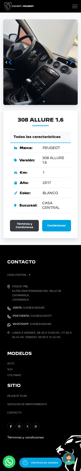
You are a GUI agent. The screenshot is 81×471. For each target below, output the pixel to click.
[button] (71, 62)
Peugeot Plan (17, 395)
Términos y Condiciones (24, 225)
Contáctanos (56, 225)
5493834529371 (32, 315)
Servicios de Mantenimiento (27, 404)
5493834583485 (29, 307)
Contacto (14, 412)
